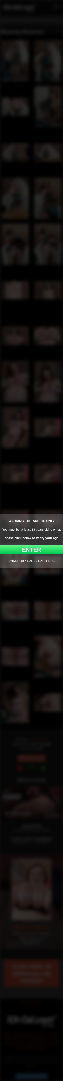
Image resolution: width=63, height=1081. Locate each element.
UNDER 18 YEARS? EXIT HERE (31, 561)
